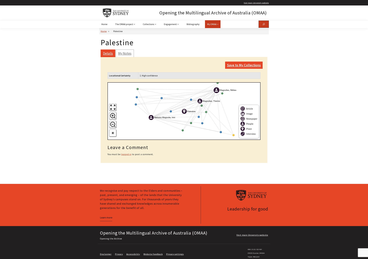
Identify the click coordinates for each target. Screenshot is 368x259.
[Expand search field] (264, 24)
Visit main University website (256, 3)
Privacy (119, 254)
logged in (126, 154)
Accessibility (133, 254)
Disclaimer (106, 254)
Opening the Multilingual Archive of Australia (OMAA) (213, 13)
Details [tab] (108, 53)
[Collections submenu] (155, 24)
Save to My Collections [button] (244, 65)
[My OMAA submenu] (217, 24)
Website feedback (153, 254)
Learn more (106, 217)
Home (104, 31)
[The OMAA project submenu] (134, 24)
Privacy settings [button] (175, 254)
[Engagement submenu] (178, 24)
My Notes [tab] (124, 53)
